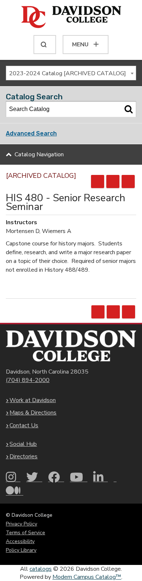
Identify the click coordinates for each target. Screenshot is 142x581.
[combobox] (71, 73)
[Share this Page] (97, 181)
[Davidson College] (71, 17)
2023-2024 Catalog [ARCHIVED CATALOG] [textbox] (67, 73)
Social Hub (23, 444)
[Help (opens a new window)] (128, 181)
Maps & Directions (32, 413)
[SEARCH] (44, 44)
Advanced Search (31, 133)
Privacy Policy (21, 523)
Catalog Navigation (39, 154)
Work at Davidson (32, 400)
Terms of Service (25, 532)
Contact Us (23, 425)
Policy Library (21, 550)
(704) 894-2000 (28, 380)
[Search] (128, 109)
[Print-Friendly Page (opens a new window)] (112, 181)
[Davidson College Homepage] (71, 346)
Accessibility (20, 541)
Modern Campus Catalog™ (86, 577)
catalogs (40, 569)
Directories (23, 456)
